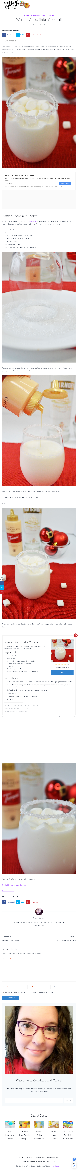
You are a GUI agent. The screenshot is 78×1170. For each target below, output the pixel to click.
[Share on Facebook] (2, 583)
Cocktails (36, 15)
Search (68, 1100)
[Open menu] (70, 4)
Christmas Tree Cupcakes (11, 939)
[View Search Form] (74, 5)
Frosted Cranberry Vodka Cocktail (13, 885)
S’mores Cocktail (8, 891)
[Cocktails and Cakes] (16, 5)
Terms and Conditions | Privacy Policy (43, 1158)
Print (62, 672)
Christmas (28, 15)
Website (57, 987)
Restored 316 (57, 1166)
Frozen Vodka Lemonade (39, 1135)
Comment (7, 959)
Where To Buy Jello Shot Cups (68, 1135)
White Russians (31, 221)
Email (30, 987)
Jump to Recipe (10, 41)
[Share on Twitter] (2, 587)
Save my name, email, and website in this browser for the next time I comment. (29, 992)
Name (5, 987)
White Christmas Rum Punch (66, 939)
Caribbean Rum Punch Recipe (24, 1135)
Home (22, 1158)
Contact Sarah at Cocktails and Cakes (39, 1161)
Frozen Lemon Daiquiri (53, 1135)
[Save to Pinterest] (2, 592)
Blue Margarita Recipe (9, 1135)
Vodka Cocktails (47, 15)
